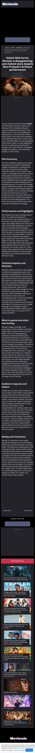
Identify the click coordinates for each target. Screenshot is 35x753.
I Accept (29, 750)
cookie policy (21, 748)
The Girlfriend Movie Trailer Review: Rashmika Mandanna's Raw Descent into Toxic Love (16, 674)
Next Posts (29, 511)
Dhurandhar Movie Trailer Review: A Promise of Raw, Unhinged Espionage (16, 578)
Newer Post (6, 511)
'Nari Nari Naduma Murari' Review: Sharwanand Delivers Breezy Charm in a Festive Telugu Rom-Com (16, 610)
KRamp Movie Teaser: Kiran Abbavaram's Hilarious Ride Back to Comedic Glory (16, 722)
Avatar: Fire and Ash (11, 692)
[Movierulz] (18, 739)
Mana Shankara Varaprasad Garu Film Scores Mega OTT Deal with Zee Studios (16, 626)
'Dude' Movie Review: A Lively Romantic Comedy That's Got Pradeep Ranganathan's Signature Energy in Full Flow (17, 657)
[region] (17, 22)
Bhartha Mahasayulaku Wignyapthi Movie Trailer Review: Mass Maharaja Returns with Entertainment (16, 642)
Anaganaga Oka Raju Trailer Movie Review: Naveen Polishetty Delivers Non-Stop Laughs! (15, 594)
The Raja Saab (9, 708)
